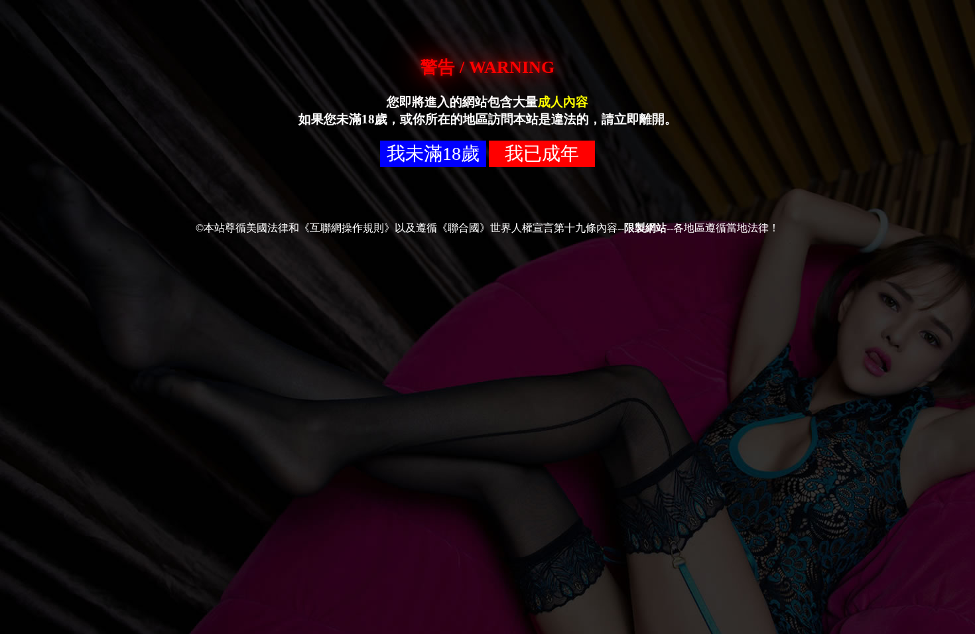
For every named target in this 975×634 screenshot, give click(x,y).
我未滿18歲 (433, 153)
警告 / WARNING (487, 67)
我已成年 (542, 153)
